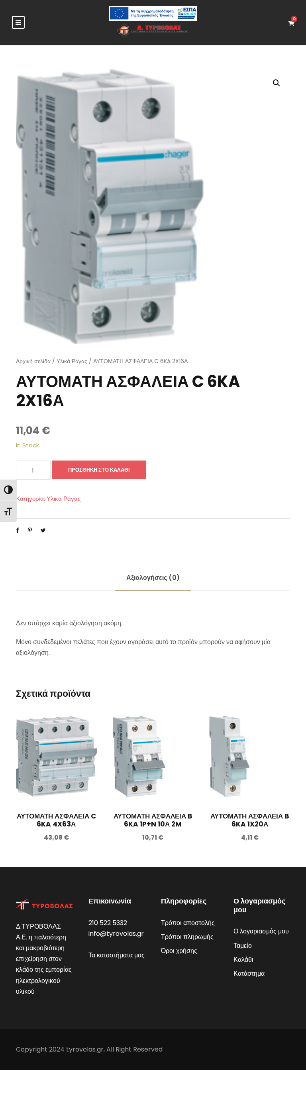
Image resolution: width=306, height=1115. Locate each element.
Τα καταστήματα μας (116, 955)
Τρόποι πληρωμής (187, 936)
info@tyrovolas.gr (116, 933)
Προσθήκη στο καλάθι (99, 470)
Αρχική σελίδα (33, 361)
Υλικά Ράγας (72, 361)
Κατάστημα (249, 973)
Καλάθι (243, 959)
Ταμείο (242, 945)
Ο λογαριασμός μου (261, 931)
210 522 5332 (107, 922)
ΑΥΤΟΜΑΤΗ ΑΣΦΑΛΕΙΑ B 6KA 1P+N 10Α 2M (153, 820)
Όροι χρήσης (179, 950)
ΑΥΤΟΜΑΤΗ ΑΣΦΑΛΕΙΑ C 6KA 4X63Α (56, 820)
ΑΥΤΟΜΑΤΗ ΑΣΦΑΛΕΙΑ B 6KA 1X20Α (249, 820)
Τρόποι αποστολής (188, 922)
